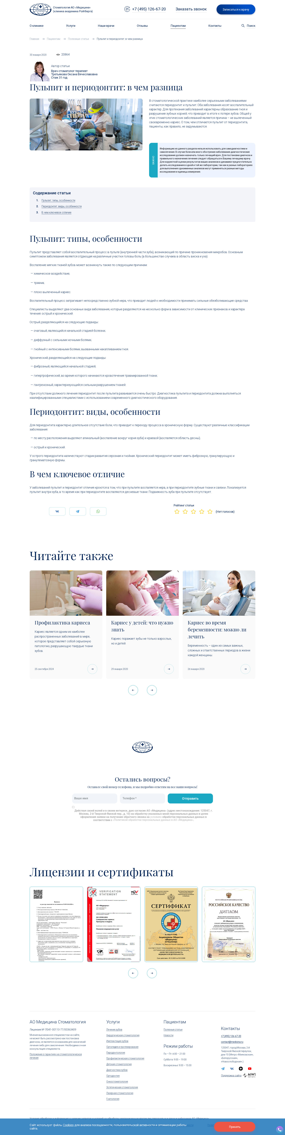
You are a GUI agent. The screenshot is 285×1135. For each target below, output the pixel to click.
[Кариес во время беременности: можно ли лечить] (219, 593)
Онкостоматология (117, 1081)
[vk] (232, 1069)
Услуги (70, 25)
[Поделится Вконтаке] (57, 511)
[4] (201, 511)
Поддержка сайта (231, 1075)
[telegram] (223, 1069)
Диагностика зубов (116, 1070)
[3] (193, 511)
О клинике (37, 25)
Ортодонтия (113, 1075)
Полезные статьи (173, 1029)
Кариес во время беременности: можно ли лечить (217, 629)
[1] (176, 511)
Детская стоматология (119, 1064)
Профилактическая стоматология (125, 1058)
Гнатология (112, 1099)
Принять (234, 1127)
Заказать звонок (191, 9)
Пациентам (178, 25)
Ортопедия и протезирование (122, 1047)
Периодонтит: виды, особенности (62, 206)
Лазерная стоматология (119, 1093)
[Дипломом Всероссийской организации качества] (228, 924)
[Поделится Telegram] (77, 511)
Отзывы (142, 25)
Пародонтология (115, 1052)
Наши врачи (106, 25)
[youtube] (250, 1069)
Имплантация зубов (117, 1041)
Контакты (215, 25)
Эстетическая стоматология (122, 1087)
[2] (185, 511)
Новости (168, 1035)
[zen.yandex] (241, 1069)
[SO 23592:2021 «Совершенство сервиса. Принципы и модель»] (114, 924)
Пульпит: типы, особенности (58, 200)
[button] (152, 690)
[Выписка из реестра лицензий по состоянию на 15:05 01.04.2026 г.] (56, 924)
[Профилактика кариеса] (66, 593)
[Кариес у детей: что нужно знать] (142, 593)
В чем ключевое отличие (56, 212)
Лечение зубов (114, 1029)
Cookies (68, 1125)
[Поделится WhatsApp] (98, 511)
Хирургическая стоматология (122, 1035)
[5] (209, 511)
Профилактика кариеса (62, 622)
